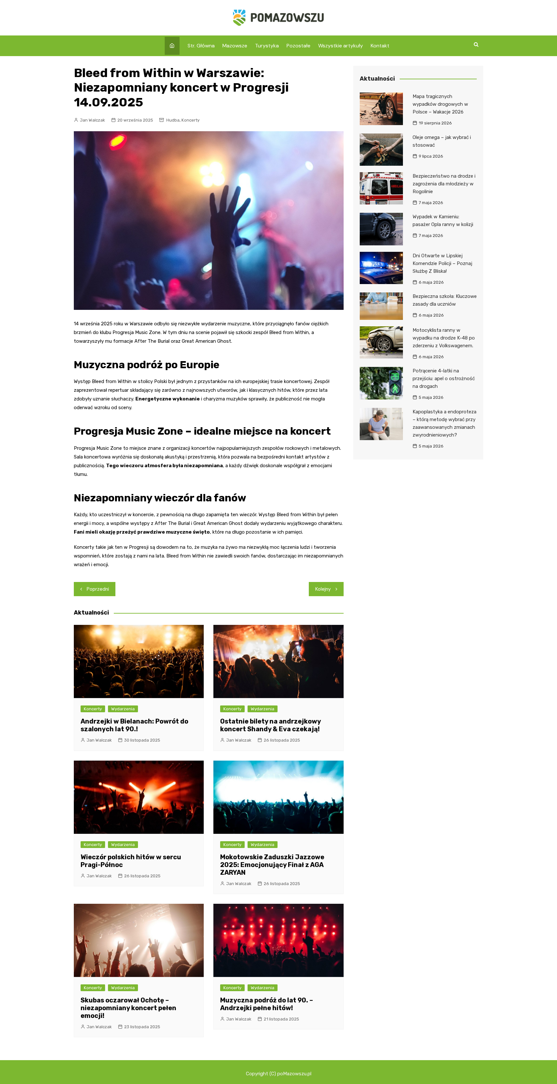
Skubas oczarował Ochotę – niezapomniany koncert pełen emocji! (128, 1008)
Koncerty (190, 120)
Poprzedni (98, 589)
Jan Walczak (92, 120)
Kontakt (380, 45)
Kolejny (323, 589)
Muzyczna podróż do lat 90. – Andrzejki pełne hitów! (266, 1004)
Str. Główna (201, 45)
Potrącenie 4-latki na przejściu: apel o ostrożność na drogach (444, 378)
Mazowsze (234, 45)
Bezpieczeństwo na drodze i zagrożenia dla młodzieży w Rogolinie (444, 183)
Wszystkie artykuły (340, 45)
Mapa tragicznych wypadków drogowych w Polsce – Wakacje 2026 (440, 104)
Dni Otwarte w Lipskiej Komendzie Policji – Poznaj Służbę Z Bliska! (442, 263)
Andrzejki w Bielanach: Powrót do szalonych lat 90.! (134, 725)
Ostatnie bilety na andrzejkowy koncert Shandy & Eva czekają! (270, 725)
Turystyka (267, 45)
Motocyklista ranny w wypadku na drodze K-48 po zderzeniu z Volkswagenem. (444, 338)
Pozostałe (298, 45)
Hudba (173, 120)
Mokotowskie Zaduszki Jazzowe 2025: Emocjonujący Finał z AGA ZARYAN (272, 864)
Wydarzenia (123, 708)
